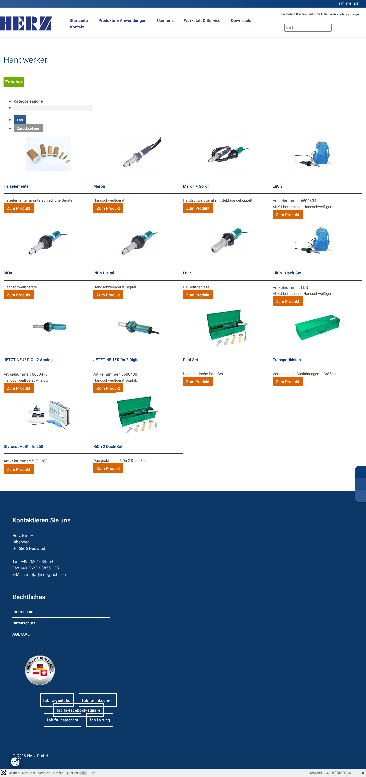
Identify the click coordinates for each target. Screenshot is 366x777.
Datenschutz (23, 623)
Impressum (23, 612)
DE (342, 4)
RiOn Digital (103, 273)
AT (356, 4)
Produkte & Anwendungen (122, 21)
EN (348, 4)
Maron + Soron (196, 186)
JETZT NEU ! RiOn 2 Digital (117, 360)
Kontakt (77, 27)
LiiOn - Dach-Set (287, 273)
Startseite (79, 21)
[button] (345, 14)
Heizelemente (16, 186)
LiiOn (277, 186)
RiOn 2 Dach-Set (107, 447)
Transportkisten (287, 360)
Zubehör (13, 82)
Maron (99, 186)
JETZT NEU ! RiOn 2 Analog (28, 360)
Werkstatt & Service (202, 21)
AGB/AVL (21, 634)
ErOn (187, 273)
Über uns (165, 21)
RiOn (8, 273)
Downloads (241, 21)
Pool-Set (190, 360)
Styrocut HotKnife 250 (23, 447)
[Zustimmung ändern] (16, 761)
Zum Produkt (18, 208)
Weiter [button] (354, 29)
